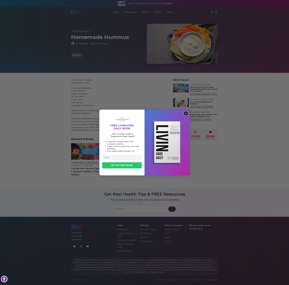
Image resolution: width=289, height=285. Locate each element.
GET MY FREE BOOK (122, 165)
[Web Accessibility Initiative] (4, 279)
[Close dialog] (186, 113)
